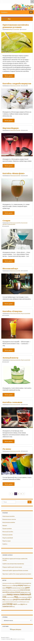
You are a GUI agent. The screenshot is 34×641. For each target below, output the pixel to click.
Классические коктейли (8, 522)
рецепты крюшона (6, 601)
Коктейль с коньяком (12, 402)
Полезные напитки (7, 534)
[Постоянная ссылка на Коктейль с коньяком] (17, 417)
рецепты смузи (26, 601)
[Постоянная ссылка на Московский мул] (17, 283)
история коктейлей (16, 590)
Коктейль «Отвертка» (12, 311)
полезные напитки (9, 599)
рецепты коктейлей (21, 599)
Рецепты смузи (6, 541)
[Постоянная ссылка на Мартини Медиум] (17, 144)
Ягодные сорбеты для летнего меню (12, 567)
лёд (16, 596)
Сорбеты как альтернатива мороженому (13, 563)
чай (26, 604)
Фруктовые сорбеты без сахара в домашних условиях (16, 574)
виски (29, 585)
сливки (18, 604)
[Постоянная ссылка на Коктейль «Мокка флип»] (17, 190)
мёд (3, 599)
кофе (26, 592)
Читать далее (8, 76)
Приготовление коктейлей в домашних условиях (16, 26)
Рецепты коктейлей (14, 29)
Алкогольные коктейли (15, 85)
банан (4, 585)
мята (29, 597)
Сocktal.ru (4, 12)
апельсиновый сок (26, 583)
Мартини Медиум (11, 128)
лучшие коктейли (9, 597)
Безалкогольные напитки (9, 519)
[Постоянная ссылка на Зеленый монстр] (17, 374)
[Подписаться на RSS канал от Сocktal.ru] (2, 1)
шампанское (7, 606)
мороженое (25, 597)
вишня (4, 588)
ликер (10, 594)
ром (4, 604)
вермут (21, 585)
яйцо (14, 606)
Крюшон (4, 525)
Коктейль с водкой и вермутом (17, 83)
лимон (16, 594)
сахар (9, 603)
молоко (19, 597)
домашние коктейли (7, 590)
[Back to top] (30, 637)
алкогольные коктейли (7, 583)
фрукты (22, 604)
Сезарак (6, 220)
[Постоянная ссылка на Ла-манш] (17, 464)
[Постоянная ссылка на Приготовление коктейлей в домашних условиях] (17, 42)
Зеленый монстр (10, 358)
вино (26, 585)
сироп (15, 604)
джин (27, 587)
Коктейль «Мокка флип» (14, 173)
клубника (12, 592)
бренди (15, 585)
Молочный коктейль (7, 531)
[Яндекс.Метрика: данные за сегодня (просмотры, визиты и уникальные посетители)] (15, 629)
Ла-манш (7, 449)
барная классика (9, 585)
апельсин (18, 583)
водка (8, 587)
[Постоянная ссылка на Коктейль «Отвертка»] (17, 328)
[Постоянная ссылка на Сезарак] (17, 239)
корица (22, 592)
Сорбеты (4, 544)
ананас (13, 583)
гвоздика (23, 588)
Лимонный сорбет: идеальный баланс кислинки (15, 570)
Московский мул (10, 268)
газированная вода (16, 588)
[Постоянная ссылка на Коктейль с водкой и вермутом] (17, 98)
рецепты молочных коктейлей (16, 601)
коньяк (17, 592)
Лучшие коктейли (11, 224)
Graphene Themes (20, 639)
